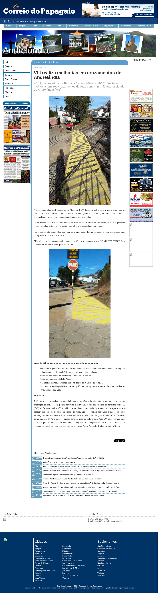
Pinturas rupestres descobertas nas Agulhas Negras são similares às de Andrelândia (75, 466)
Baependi (39, 556)
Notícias (8, 62)
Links (7, 96)
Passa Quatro (67, 553)
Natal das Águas (104, 563)
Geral (35, 26)
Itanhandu (66, 546)
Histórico (9, 83)
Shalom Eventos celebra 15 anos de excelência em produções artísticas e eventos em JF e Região (80, 491)
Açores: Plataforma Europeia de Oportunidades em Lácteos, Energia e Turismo (72, 479)
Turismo (8, 75)
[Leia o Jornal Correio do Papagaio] (17, 143)
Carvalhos (39, 565)
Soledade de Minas (70, 575)
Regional (23, 26)
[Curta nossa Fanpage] (4, 520)
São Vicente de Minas (71, 568)
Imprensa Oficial (144, 26)
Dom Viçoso (40, 578)
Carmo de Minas (41, 563)
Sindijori (101, 570)
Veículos (101, 575)
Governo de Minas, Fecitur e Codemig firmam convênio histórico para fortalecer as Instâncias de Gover (82, 487)
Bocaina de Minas (42, 558)
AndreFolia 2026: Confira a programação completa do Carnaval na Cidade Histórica (74, 495)
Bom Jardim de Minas (44, 561)
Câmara (8, 92)
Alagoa (38, 548)
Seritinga (66, 570)
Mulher (100, 561)
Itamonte (38, 580)
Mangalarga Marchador (107, 558)
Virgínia (65, 578)
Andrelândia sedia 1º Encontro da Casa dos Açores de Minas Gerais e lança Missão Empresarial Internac (82, 470)
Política (60, 26)
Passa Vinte (67, 556)
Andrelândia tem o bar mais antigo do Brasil (59, 462)
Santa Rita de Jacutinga (72, 561)
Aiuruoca (38, 546)
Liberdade (66, 548)
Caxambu (39, 568)
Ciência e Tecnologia (106, 548)
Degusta (100, 553)
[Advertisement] (141, 75)
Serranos (65, 573)
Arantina (38, 553)
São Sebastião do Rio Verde (73, 565)
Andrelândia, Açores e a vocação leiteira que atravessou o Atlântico (68, 475)
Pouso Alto (66, 558)
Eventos (8, 66)
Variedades (126, 26)
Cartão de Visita (91, 26)
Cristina (38, 573)
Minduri (65, 551)
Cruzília (38, 575)
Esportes (47, 26)
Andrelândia (40, 551)
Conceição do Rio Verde (45, 570)
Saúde (100, 568)
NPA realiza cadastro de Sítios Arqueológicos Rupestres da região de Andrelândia (73, 458)
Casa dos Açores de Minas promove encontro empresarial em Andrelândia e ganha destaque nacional (81, 483)
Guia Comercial (11, 71)
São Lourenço (68, 563)
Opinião (100, 565)
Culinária (101, 551)
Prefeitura (9, 88)
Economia (73, 26)
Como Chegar (11, 79)
